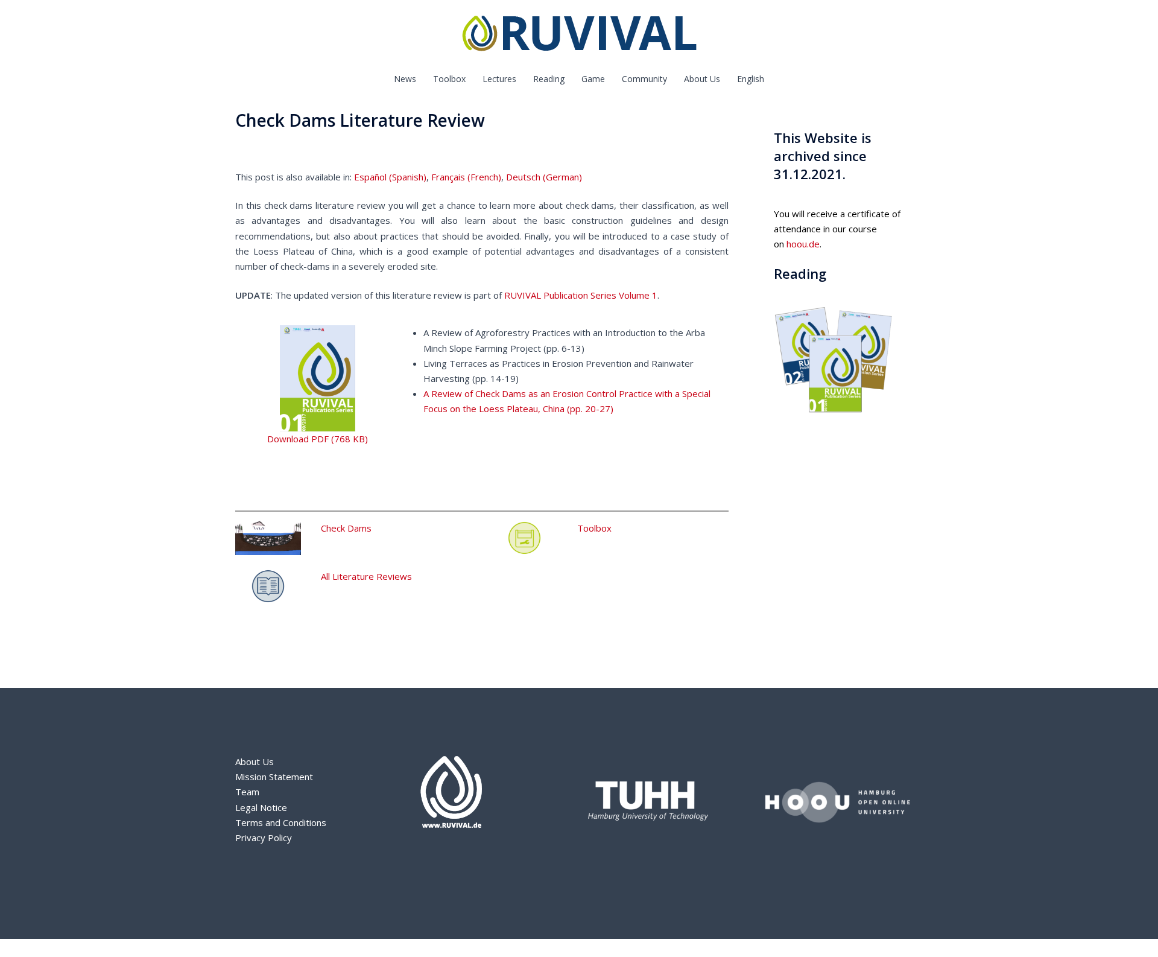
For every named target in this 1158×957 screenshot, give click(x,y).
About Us (702, 78)
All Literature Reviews (366, 576)
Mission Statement (274, 777)
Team (247, 792)
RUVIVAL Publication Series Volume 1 (580, 295)
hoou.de (803, 244)
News (405, 78)
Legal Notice (261, 807)
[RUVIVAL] (579, 36)
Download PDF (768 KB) (317, 439)
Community (644, 78)
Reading (549, 78)
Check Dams (346, 528)
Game (593, 78)
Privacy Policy (263, 837)
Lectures (499, 78)
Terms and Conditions (280, 822)
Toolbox (449, 78)
